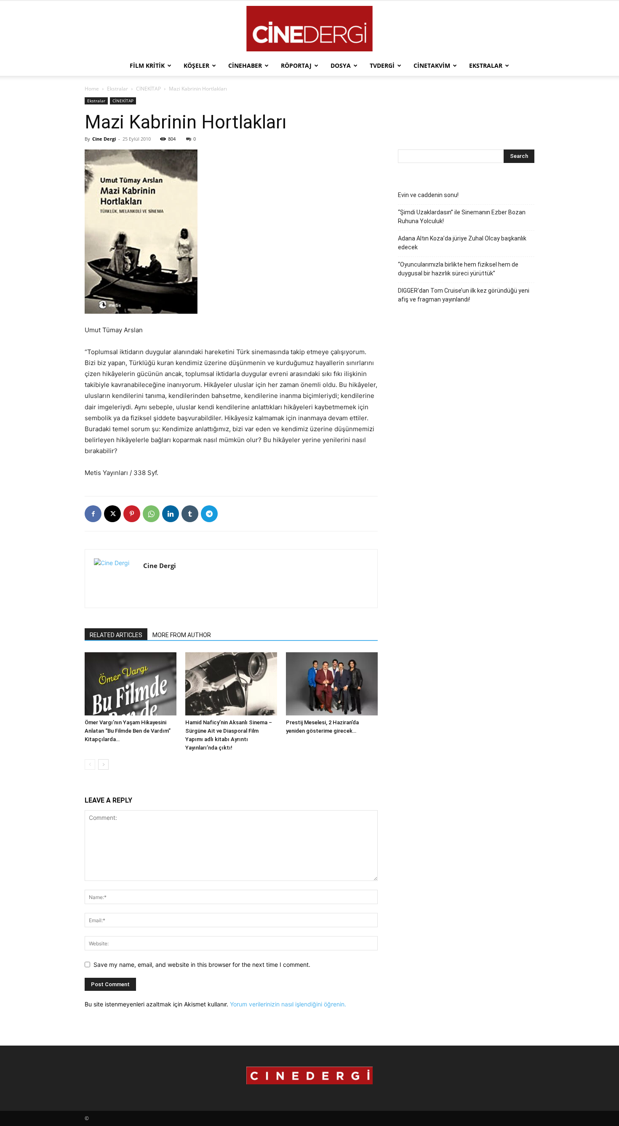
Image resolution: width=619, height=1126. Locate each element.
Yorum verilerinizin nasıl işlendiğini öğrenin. (288, 1004)
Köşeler (196, 65)
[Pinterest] (131, 513)
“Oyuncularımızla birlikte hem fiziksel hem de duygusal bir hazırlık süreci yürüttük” (458, 269)
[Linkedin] (170, 513)
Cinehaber (245, 65)
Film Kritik (147, 65)
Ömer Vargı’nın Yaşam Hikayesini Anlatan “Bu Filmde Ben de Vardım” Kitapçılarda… (128, 730)
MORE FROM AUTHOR (181, 635)
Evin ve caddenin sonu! (428, 195)
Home (92, 88)
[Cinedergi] (309, 28)
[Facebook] (93, 513)
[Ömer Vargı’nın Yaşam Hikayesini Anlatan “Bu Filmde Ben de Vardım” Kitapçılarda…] (130, 683)
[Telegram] (209, 513)
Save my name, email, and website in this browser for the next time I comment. (201, 964)
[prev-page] (90, 764)
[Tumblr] (189, 513)
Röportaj (296, 65)
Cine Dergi (104, 139)
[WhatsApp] (151, 513)
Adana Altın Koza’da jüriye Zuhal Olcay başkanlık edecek (462, 243)
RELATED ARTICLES (116, 635)
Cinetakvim (432, 65)
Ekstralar (485, 65)
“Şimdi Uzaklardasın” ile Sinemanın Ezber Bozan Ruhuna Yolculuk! (462, 216)
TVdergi (382, 65)
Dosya (341, 65)
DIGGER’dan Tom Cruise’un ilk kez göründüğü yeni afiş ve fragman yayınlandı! (463, 295)
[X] (112, 513)
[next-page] (103, 764)
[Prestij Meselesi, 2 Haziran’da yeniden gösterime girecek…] (332, 683)
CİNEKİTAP (148, 88)
